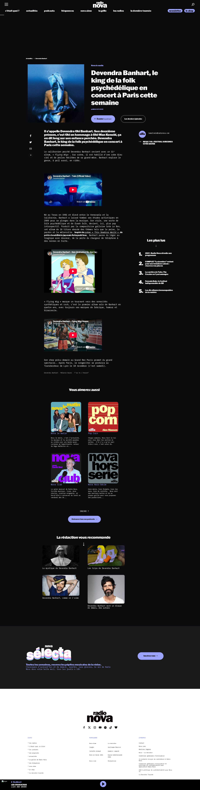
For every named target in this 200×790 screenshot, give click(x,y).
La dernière (112, 743)
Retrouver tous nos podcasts (83, 519)
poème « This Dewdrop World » (102, 232)
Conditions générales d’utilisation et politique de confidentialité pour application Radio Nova (153, 765)
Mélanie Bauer (66, 373)
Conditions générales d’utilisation (151, 756)
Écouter (104, 119)
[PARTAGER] (34, 142)
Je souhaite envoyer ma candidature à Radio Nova (154, 759)
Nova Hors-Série (97, 484)
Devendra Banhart (51, 373)
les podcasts (33, 749)
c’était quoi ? (12, 10)
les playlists (34, 753)
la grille (102, 10)
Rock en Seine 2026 (96, 755)
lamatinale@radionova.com (158, 133)
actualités (31, 10)
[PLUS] (34, 155)
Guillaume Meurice (114, 747)
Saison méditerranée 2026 (115, 756)
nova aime (86, 10)
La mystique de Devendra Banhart (59, 568)
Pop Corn (93, 433)
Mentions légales (145, 749)
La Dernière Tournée (146, 774)
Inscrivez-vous (149, 656)
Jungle (91, 747)
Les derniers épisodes (133, 119)
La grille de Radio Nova (38, 760)
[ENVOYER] (34, 149)
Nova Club (56, 484)
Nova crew (142, 746)
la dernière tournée (141, 10)
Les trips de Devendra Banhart (104, 568)
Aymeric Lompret (113, 751)
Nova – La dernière (145, 752)
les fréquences (34, 763)
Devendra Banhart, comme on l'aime (60, 598)
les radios (118, 10)
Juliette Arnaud (95, 751)
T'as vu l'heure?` (81, 373)
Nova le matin (59, 433)
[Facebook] (34, 136)
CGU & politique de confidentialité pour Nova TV (155, 770)
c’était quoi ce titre (37, 746)
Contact (141, 743)
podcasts (49, 10)
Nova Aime (92, 743)
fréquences (67, 10)
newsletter (175, 10)
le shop (189, 10)
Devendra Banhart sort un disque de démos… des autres (105, 607)
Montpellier (112, 761)
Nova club (92, 761)
